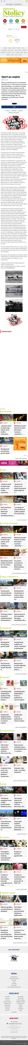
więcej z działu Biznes (22, 834)
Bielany (14, 48)
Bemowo (5, 48)
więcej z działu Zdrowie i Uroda (20, 942)
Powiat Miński (4, 50)
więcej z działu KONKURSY (21, 727)
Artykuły (10, 29)
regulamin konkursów (14, 987)
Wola (16, 55)
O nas (14, 982)
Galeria (14, 980)
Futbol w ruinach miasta (14, 112)
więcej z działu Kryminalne (21, 674)
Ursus (13, 52)
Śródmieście (3, 52)
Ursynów (17, 52)
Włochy (12, 55)
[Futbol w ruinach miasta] (14, 276)
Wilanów (8, 55)
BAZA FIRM (23, 23)
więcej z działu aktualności (21, 458)
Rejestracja (18, 4)
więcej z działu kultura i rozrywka (19, 573)
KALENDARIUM (11, 23)
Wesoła (25, 52)
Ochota (22, 48)
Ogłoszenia (17, 29)
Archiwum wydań (14, 978)
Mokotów (18, 48)
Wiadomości (14, 977)
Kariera (14, 983)
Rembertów (24, 50)
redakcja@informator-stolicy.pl (15, 1023)
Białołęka (10, 48)
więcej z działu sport (22, 520)
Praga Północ (11, 50)
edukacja (20, 110)
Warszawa (14, 110)
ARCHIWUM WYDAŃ (5, 24)
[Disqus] (14, 352)
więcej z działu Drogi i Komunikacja (19, 624)
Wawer (21, 52)
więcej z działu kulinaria (22, 889)
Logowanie (10, 4)
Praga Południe (18, 50)
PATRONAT (14, 985)
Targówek (9, 52)
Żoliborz (20, 55)
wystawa (7, 110)
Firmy (14, 29)
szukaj (23, 27)
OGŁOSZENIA (17, 23)
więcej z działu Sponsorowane (20, 780)
